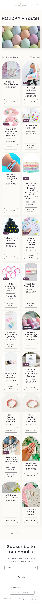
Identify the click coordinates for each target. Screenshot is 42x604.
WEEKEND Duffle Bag (31, 89)
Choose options (31, 146)
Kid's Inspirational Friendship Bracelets (11, 287)
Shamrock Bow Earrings (31, 465)
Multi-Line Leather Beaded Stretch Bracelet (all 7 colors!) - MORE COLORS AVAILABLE (31, 191)
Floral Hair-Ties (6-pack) (31, 285)
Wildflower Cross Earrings (11, 496)
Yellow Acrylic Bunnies (11, 239)
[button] (4, 5)
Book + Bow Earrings (31, 510)
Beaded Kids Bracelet (31, 127)
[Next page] (30, 532)
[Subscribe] (34, 567)
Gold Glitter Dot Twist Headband (11, 375)
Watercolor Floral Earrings (11, 83)
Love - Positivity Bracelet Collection (11, 418)
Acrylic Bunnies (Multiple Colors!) (31, 241)
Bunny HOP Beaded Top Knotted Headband (11, 132)
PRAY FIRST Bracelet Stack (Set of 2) (11, 177)
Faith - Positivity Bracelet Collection (31, 418)
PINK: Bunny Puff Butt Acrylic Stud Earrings (31, 372)
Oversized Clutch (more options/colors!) (11, 460)
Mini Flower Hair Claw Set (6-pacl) (11, 334)
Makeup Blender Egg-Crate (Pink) (31, 334)
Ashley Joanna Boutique (17, 599)
